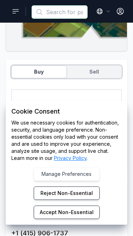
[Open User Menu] (120, 11)
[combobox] (60, 12)
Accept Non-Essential (67, 212)
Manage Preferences (66, 174)
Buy (39, 72)
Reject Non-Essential (66, 193)
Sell (94, 72)
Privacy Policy (70, 158)
